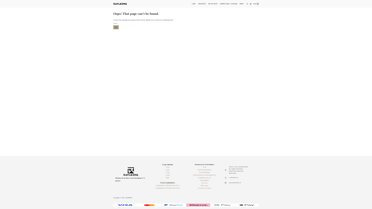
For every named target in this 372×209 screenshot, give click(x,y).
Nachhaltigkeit (204, 180)
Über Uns (204, 183)
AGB (204, 167)
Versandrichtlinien (204, 172)
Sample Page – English (228, 4)
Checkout (202, 4)
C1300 (168, 172)
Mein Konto (204, 185)
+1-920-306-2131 (233, 177)
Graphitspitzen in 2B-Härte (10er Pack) (168, 188)
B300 (167, 170)
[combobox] (125, 23)
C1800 (168, 175)
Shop (241, 4)
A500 (167, 167)
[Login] (250, 4)
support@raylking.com (235, 182)
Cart (194, 4)
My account (212, 4)
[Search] (247, 4)
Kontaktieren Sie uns (204, 178)
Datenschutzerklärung (204, 170)
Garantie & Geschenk (204, 188)
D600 (167, 178)
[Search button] (116, 27)
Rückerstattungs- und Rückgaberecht (204, 175)
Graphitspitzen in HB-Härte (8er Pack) (167, 185)
